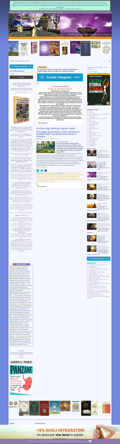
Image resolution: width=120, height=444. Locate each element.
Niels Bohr (54, 180)
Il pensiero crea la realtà (65, 176)
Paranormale (92, 127)
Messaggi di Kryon (93, 124)
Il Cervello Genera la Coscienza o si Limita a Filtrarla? (97, 265)
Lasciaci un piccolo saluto (35, 12)
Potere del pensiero (62, 180)
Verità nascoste (93, 144)
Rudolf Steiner (28, 38)
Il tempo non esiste (94, 123)
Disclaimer (61, 12)
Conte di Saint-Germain (48, 38)
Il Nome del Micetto (94, 267)
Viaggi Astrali (92, 146)
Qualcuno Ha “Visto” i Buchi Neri (97, 286)
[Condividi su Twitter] (41, 171)
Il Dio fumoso (80, 38)
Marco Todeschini (70, 38)
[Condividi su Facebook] (45, 171)
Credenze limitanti (44, 174)
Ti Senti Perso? (92, 273)
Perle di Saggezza (93, 128)
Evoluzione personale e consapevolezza (99, 114)
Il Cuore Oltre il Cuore (94, 282)
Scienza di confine (93, 138)
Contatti (25, 12)
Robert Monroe (60, 38)
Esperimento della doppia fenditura (59, 174)
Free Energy (92, 117)
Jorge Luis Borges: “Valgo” (95, 275)
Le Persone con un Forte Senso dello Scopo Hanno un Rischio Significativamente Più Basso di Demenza (98, 292)
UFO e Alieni (92, 143)
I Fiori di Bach (92, 121)
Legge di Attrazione (45, 180)
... (21, 171)
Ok (90, 441)
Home (12, 12)
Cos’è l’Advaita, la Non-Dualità (97, 272)
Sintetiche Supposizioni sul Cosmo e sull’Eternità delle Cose (97, 279)
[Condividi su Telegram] (37, 171)
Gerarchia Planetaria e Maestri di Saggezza (96, 119)
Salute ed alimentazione (95, 135)
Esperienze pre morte (16, 38)
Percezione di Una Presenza (96, 295)
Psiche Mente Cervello (94, 133)
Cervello (67, 173)
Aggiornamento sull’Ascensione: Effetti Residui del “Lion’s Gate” (98, 277)
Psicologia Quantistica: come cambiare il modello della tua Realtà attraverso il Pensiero (58, 134)
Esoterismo (92, 112)
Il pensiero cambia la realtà (51, 176)
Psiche (90, 131)
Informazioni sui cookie (50, 12)
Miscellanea (92, 125)
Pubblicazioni (92, 134)
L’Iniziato (36, 38)
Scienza (91, 137)
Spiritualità (91, 141)
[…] (88, 159)
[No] (118, 441)
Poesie (90, 130)
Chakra (90, 111)
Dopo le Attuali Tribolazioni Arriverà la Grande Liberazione (98, 284)
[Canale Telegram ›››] (60, 81)
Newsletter (18, 12)
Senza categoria (93, 140)
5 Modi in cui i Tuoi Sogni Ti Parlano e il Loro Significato (98, 269)
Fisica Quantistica (48, 173)
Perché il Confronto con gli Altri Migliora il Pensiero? (98, 297)
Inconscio (42, 178)
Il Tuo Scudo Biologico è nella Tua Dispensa (96, 288)
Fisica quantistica (73, 174)
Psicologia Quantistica (74, 180)
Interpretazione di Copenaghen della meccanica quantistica (61, 178)
